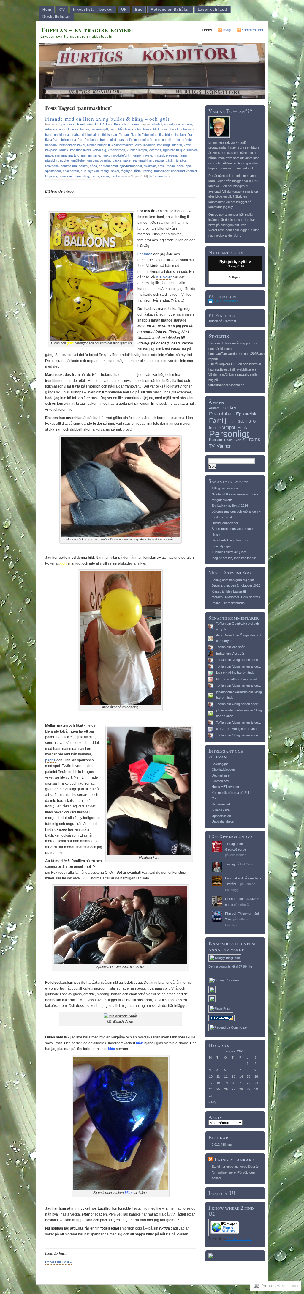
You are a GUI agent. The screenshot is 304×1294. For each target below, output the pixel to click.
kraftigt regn (116, 150)
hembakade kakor (72, 145)
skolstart (150, 166)
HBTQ (99, 124)
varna (95, 176)
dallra (76, 134)
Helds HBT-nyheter (225, 786)
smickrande (166, 166)
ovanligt (105, 160)
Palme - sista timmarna (228, 603)
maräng (73, 155)
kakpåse (51, 150)
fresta (104, 139)
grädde (187, 139)
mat (83, 155)
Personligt (121, 124)
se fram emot (108, 166)
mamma (60, 155)
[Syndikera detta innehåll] (210, 1159)
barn (113, 129)
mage (49, 155)
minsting (94, 155)
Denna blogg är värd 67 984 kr (230, 966)
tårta (137, 171)
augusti (64, 129)
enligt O (243, 904)
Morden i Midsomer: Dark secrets (236, 597)
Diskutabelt (221, 414)
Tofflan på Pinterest (222, 321)
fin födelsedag (147, 134)
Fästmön (144, 254)
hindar (91, 145)
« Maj (212, 1102)
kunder (132, 150)
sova (180, 166)
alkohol (157, 124)
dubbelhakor (90, 134)
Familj (81, 124)
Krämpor (226, 427)
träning (147, 171)
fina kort (180, 134)
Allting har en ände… (226, 488)
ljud (182, 150)
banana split (99, 129)
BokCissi (246, 864)
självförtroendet (131, 166)
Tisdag (230, 864)
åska (74, 129)
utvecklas (66, 176)
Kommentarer (252, 30)
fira (190, 134)
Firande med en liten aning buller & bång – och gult (107, 118)
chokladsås (62, 134)
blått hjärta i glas (129, 129)
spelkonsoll (53, 171)
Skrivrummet (221, 804)
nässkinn (51, 160)
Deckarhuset (221, 775)
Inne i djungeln (222, 546)
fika (133, 134)
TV (212, 445)
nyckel (64, 160)
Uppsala (51, 176)
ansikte (187, 124)
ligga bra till (171, 150)
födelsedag (109, 134)
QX (214, 798)
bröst (174, 129)
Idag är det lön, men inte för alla (234, 558)
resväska (52, 166)
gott (157, 139)
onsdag (92, 160)
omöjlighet (78, 160)
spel (188, 166)
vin (123, 176)
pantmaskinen (143, 160)
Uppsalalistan (221, 816)
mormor (136, 155)
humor (101, 145)
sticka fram (71, 171)
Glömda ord (220, 781)
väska (115, 176)
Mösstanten (237, 855)
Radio (228, 440)
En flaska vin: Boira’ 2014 (230, 505)
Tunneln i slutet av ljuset (229, 552)
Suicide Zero (221, 810)
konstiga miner (80, 150)
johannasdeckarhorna (232, 692)
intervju (177, 145)
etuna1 (221, 729)
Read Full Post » (58, 1262)
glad (113, 139)
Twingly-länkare (234, 1159)
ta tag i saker (110, 171)
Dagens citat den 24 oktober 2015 (236, 585)
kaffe (187, 145)
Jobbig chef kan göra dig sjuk (233, 580)
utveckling (82, 176)
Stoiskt (239, 440)
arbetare (51, 129)
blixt (156, 129)
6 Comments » (159, 176)
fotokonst (91, 139)
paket (127, 160)
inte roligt (163, 145)
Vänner (224, 445)
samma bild (69, 166)
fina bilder (165, 134)
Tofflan (221, 623)
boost (165, 129)
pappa (159, 160)
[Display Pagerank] (224, 980)
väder (105, 176)
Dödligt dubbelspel (225, 523)
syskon (93, 171)
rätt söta (180, 160)
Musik (242, 428)
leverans (155, 150)
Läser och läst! (212, 9)
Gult (90, 124)
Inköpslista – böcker (93, 9)
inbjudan (149, 145)
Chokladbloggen (223, 769)
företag (124, 134)
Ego (138, 9)
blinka (147, 129)
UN (124, 9)
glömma (133, 139)
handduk (51, 145)
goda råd (146, 139)
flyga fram (52, 139)
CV (62, 9)
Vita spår (238, 647)
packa (117, 160)
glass (122, 139)
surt (83, 171)
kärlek (63, 150)
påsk (169, 160)
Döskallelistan (56, 17)
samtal (83, 166)
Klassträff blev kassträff (229, 591)
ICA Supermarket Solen (125, 145)
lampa (142, 150)
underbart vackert (184, 171)
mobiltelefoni (120, 155)
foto (80, 139)
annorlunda (172, 124)
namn (183, 155)
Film (232, 421)
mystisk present (165, 155)
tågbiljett (126, 171)
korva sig (99, 150)
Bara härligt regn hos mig (230, 540)
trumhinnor (161, 171)
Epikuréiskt (67, 124)
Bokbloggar (220, 764)
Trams (135, 124)
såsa (93, 166)
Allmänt (214, 408)
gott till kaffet (171, 139)
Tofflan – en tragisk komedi (87, 29)
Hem (46, 9)
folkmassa (68, 139)
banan (84, 129)
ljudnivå (192, 150)
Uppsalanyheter (223, 821)
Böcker (228, 407)
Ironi (109, 124)
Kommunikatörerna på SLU (231, 792)
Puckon (215, 439)
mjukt (106, 155)
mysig (147, 155)
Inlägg (227, 30)
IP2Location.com (238, 1239)
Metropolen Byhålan (170, 9)
